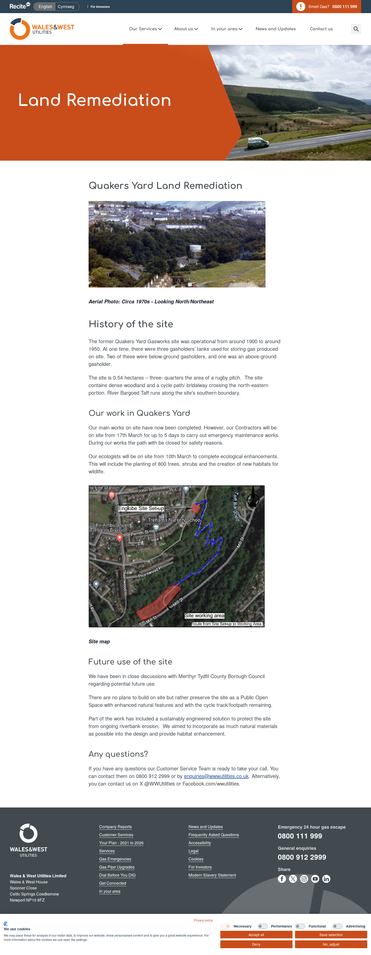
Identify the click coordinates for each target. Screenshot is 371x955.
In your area (109, 891)
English (46, 6)
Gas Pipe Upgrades (117, 867)
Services (107, 851)
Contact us (321, 29)
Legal (194, 851)
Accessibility (200, 843)
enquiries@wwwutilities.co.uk (216, 775)
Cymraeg (69, 6)
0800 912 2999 (302, 857)
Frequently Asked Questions (214, 834)
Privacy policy (203, 920)
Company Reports (115, 826)
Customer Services (116, 834)
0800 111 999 (300, 835)
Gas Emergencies (115, 859)
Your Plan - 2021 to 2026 (121, 843)
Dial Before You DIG (117, 875)
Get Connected (112, 883)
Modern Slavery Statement (212, 875)
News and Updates (276, 29)
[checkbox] (225, 926)
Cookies (196, 859)
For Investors (100, 6)
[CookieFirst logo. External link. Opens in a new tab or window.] (6, 924)
